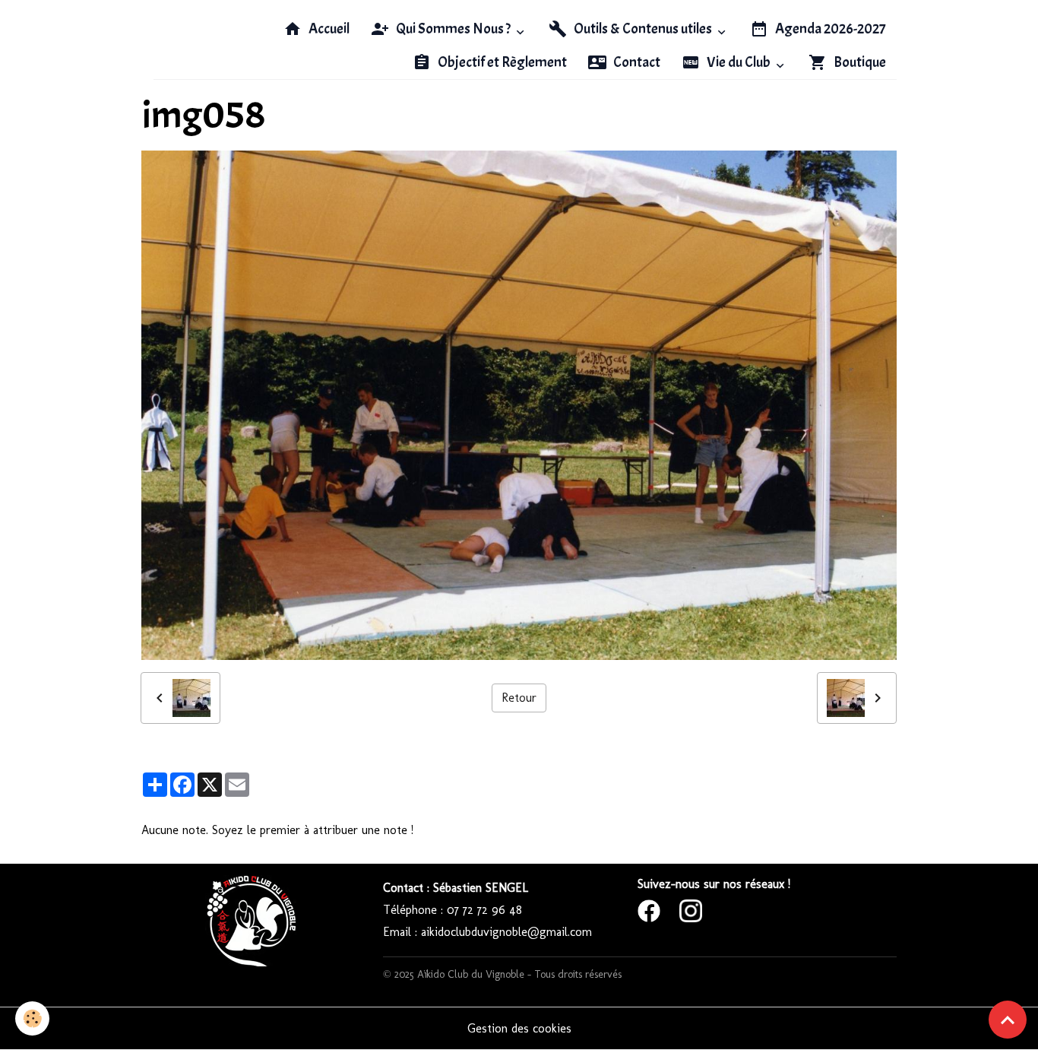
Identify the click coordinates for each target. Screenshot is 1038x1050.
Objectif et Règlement (501, 62)
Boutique (858, 62)
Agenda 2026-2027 (829, 29)
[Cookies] (32, 1018)
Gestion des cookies (519, 1028)
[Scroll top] (1008, 1020)
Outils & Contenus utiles (642, 29)
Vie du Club (738, 62)
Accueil (328, 29)
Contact (635, 62)
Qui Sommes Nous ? (453, 29)
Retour (519, 697)
